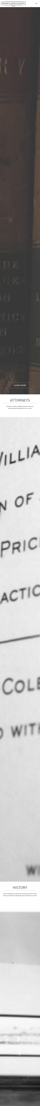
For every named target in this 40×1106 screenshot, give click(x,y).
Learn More (20, 385)
